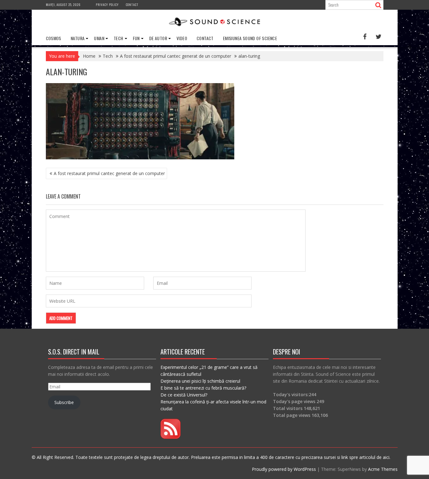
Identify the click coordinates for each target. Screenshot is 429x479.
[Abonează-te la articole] (170, 437)
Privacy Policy (107, 4)
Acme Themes (383, 469)
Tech (118, 38)
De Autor (158, 38)
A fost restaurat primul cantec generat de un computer (109, 173)
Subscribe (64, 402)
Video (181, 38)
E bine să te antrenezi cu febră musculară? (203, 388)
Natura (77, 38)
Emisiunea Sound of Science (250, 38)
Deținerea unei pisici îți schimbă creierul (200, 381)
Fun (136, 38)
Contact (132, 4)
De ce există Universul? (183, 395)
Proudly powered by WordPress (284, 469)
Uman (99, 38)
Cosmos (53, 38)
